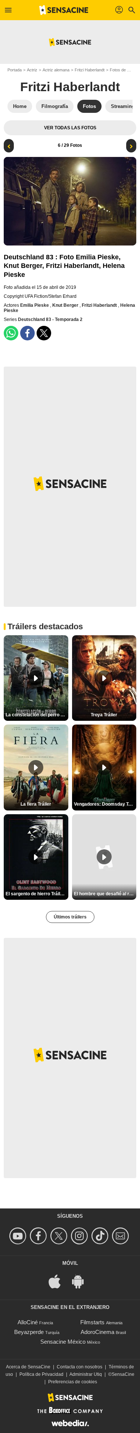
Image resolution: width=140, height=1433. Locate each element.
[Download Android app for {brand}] (82, 1281)
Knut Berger (66, 305)
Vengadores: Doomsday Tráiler (105, 804)
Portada (14, 70)
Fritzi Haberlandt (90, 70)
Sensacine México (62, 1341)
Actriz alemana (56, 70)
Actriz (32, 70)
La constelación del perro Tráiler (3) (37, 714)
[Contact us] (121, 1235)
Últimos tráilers (70, 917)
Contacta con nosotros (79, 1366)
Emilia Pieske (35, 305)
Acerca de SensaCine (28, 1366)
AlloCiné (28, 1322)
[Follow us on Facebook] (39, 1235)
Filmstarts (92, 1322)
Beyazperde (29, 1332)
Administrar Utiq (85, 1374)
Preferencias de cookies (72, 1381)
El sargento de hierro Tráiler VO (37, 893)
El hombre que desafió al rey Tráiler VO (105, 893)
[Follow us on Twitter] (59, 1235)
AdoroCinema (97, 1332)
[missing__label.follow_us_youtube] (18, 1235)
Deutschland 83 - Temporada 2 (50, 319)
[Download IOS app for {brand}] (58, 1281)
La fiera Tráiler (36, 804)
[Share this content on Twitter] (44, 333)
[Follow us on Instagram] (80, 1235)
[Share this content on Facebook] (27, 333)
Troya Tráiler (104, 714)
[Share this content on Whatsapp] (11, 333)
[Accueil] (63, 10)
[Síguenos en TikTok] (101, 1235)
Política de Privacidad (41, 1374)
